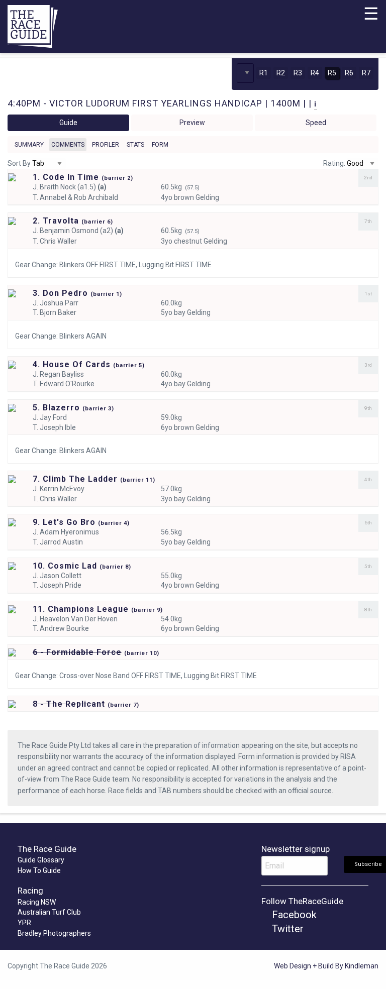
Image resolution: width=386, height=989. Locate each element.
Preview (192, 123)
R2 (280, 73)
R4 (315, 73)
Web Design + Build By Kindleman (326, 966)
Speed (316, 123)
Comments (67, 144)
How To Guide (39, 870)
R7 (366, 73)
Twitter (286, 929)
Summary (29, 144)
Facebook (293, 915)
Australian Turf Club (49, 912)
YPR (24, 923)
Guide (68, 123)
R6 (349, 73)
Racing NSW (37, 902)
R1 (263, 73)
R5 (332, 73)
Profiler (105, 144)
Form (160, 144)
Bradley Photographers (54, 933)
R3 (298, 73)
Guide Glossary (41, 860)
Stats (135, 144)
